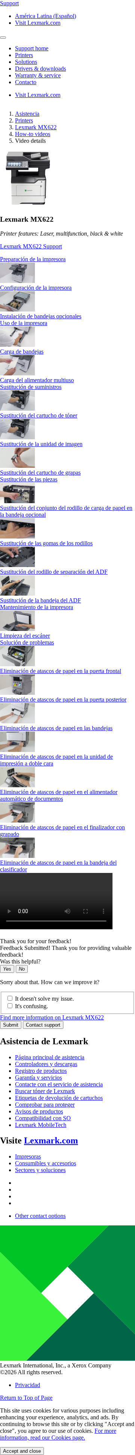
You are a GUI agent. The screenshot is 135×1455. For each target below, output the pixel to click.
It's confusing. (31, 1006)
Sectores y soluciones (40, 1170)
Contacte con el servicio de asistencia (59, 1084)
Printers (24, 120)
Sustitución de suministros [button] (31, 387)
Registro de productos (41, 1071)
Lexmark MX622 (36, 127)
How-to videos (32, 134)
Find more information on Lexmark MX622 (52, 1017)
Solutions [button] (26, 62)
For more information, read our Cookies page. (58, 1434)
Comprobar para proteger (45, 1104)
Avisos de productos (39, 1111)
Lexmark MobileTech (40, 1125)
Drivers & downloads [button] (40, 68)
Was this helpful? (20, 961)
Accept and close (22, 1451)
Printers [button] (24, 55)
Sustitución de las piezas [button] (28, 479)
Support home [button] (31, 48)
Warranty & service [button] (38, 75)
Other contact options (40, 1216)
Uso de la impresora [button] (23, 323)
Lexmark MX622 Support (31, 246)
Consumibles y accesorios (45, 1163)
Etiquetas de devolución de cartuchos (59, 1098)
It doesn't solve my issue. (44, 998)
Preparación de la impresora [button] (33, 259)
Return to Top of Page (26, 1398)
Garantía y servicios (38, 1077)
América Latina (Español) (45, 16)
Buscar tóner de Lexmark (45, 1091)
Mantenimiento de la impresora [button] (36, 607)
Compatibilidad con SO (43, 1118)
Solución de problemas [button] (27, 642)
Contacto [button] (25, 82)
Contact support (43, 1025)
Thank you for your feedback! (35, 941)
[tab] (67, 259)
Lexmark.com (51, 1140)
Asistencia (27, 113)
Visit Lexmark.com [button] (37, 23)
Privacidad (27, 1385)
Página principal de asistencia (49, 1057)
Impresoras (28, 1156)
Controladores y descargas (46, 1064)
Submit (10, 1025)
